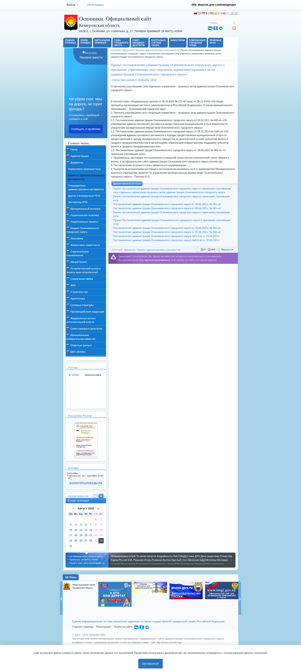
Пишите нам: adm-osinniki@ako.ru (86, 563)
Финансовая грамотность (85, 245)
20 (85, 535)
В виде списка (95, 496)
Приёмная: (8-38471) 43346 (83, 559)
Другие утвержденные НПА (84, 195)
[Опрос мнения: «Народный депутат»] (115, 594)
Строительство (79, 292)
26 (80, 540)
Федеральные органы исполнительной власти (81, 320)
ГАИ (175, 556)
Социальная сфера (81, 279)
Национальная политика (84, 215)
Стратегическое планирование (77, 253)
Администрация (79, 156)
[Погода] (74, 375)
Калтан (167, 560)
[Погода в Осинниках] (85, 372)
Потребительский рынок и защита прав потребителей (83, 270)
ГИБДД (182, 556)
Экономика (76, 238)
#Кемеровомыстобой (123, 556)
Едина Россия (119, 560)
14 (90, 530)
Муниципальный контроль (85, 208)
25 (75, 540)
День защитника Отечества (216, 556)
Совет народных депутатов (86, 328)
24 (70, 540)
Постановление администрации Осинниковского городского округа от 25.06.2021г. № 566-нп (167, 228)
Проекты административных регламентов (157, 50)
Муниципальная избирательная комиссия (80, 337)
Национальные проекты (84, 221)
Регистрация (95, 4)
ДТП (197, 556)
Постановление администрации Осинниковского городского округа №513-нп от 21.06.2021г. (166, 236)
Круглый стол (179, 560)
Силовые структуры (82, 305)
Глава (190, 556)
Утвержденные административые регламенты (86, 187)
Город (73, 149)
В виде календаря (101, 496)
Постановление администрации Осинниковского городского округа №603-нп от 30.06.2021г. (166, 240)
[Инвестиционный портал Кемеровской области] (79, 586)
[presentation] (61, 598)
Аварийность (164, 556)
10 (70, 530)
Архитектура (77, 298)
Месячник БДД (196, 560)
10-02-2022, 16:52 (147, 80)
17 (70, 535)
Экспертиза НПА (78, 202)
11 (75, 530)
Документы (128, 50)
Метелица (211, 560)
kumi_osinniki (127, 80)
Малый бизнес (78, 262)
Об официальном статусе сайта (85, 556)
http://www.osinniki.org (168, 642)
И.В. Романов (136, 560)
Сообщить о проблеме (85, 129)
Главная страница (82, 626)
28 (90, 540)
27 (85, 540)
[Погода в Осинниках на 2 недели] (93, 375)
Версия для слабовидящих (217, 4)
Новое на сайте (123, 626)
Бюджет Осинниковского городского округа (82, 230)
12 (80, 530)
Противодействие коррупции (87, 311)
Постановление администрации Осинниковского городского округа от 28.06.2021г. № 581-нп (167, 204)
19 (80, 535)
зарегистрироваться (157, 260)
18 (75, 535)
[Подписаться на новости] (234, 29)
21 (90, 535)
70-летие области (146, 556)
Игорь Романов (153, 560)
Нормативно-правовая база (84, 169)
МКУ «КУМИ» (78, 352)
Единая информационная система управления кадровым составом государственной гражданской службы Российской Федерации (148, 621)
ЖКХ (73, 285)
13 (85, 530)
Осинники (116, 50)
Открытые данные (81, 345)
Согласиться (150, 663)
